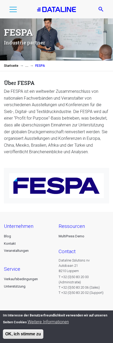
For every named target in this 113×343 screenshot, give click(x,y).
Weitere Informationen (48, 321)
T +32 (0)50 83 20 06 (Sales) (79, 287)
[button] (13, 10)
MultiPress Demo (71, 236)
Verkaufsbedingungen (21, 279)
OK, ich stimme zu (23, 334)
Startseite (11, 66)
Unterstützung (14, 286)
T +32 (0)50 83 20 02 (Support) (81, 293)
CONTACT (67, 251)
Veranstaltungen (16, 251)
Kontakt (10, 243)
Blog (7, 236)
